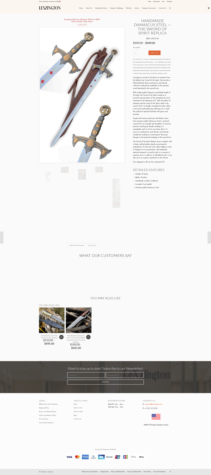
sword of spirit (146, 73)
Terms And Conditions (46, 422)
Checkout (169, 1)
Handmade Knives (141, 62)
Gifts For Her (78, 408)
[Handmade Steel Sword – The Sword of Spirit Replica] (209, 238)
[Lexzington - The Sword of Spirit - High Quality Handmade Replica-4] (99, 169)
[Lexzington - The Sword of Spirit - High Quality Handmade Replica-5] (116, 193)
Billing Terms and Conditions (48, 404)
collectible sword (162, 62)
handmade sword (165, 67)
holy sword (149, 70)
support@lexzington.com (153, 404)
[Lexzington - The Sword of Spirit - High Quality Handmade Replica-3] (82, 174)
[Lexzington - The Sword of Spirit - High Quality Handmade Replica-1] (82, 95)
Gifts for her (161, 59)
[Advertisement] (152, 215)
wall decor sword (162, 73)
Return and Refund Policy (47, 411)
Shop (149, 1)
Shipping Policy (44, 408)
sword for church (137, 73)
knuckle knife (166, 70)
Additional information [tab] (77, 245)
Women (151, 62)
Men (147, 62)
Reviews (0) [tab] (92, 245)
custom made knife (149, 65)
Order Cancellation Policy (47, 415)
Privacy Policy (43, 419)
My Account (156, 1)
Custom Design (154, 59)
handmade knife (141, 67)
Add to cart (154, 52)
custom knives (140, 65)
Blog (75, 415)
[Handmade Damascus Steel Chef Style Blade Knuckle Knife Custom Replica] (1, 238)
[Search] (170, 8)
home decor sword (158, 70)
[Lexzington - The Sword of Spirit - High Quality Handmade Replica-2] (64, 170)
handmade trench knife (139, 70)
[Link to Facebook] (170, 471)
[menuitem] (149, 1)
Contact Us (52, 1)
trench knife (154, 73)
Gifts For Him (78, 411)
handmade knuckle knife (153, 67)
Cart (163, 1)
